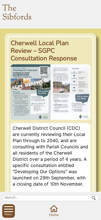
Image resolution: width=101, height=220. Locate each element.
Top (96, 215)
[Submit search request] (94, 198)
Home (54, 215)
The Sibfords (16, 13)
